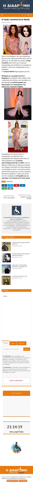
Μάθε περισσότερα (12, 481)
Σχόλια (13, 343)
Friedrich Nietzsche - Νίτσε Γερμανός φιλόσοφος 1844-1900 (21, 254)
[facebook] (22, 15)
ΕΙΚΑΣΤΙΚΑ (9, 181)
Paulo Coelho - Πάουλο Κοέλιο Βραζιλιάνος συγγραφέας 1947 (19, 265)
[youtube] (28, 15)
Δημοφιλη (21, 343)
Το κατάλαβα (23, 481)
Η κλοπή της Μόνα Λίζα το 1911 (19, 276)
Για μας (5, 343)
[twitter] (25, 15)
